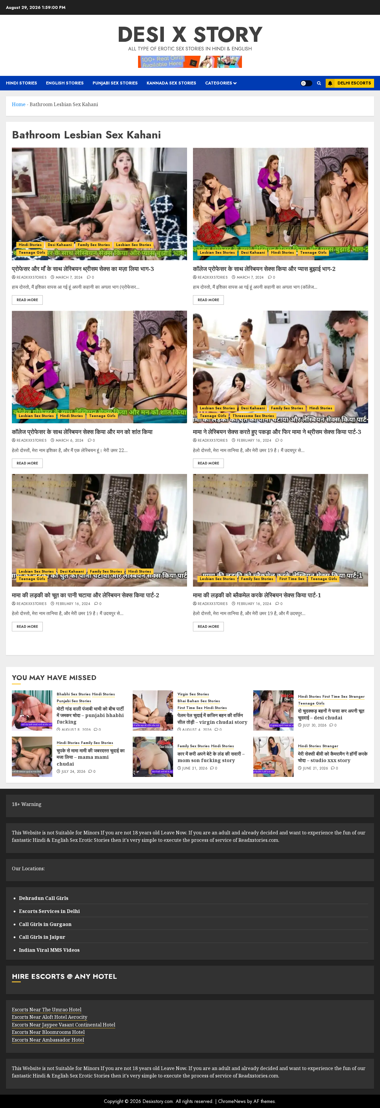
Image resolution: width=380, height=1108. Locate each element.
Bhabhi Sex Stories (74, 694)
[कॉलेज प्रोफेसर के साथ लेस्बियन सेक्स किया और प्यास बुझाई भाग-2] (280, 204)
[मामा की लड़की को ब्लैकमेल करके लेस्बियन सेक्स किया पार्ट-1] (280, 530)
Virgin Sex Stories (193, 694)
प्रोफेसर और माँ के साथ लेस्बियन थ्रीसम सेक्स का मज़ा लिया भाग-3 (83, 269)
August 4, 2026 (197, 730)
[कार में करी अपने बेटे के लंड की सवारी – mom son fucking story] (153, 757)
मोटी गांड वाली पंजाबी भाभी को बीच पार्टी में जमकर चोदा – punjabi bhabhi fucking (90, 715)
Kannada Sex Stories (171, 83)
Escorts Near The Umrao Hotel (46, 1009)
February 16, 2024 (254, 440)
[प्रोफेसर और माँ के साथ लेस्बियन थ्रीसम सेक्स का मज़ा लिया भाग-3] (99, 204)
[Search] (319, 83)
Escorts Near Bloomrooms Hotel (48, 1032)
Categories (218, 83)
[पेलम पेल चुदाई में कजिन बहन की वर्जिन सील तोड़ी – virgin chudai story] (153, 710)
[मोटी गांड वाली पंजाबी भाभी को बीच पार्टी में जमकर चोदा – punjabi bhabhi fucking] (32, 710)
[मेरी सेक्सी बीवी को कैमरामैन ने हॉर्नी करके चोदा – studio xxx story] (273, 757)
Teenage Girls (32, 252)
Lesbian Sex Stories (133, 245)
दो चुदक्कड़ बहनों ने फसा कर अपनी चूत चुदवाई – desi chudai (331, 714)
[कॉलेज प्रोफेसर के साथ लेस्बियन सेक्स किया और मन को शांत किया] (99, 367)
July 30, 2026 (315, 725)
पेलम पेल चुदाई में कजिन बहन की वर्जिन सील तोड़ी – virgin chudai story (212, 718)
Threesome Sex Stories (253, 416)
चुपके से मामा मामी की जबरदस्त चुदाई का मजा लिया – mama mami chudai (91, 757)
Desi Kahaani (60, 245)
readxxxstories (32, 277)
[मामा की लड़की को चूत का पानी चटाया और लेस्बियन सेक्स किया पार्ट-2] (99, 530)
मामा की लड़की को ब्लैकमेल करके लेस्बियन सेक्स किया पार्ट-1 (257, 595)
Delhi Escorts (354, 83)
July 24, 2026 (74, 771)
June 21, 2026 (195, 768)
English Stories (65, 83)
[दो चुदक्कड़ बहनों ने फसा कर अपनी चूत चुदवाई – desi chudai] (273, 710)
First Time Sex (291, 579)
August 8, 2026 (76, 730)
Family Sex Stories (94, 245)
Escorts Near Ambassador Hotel (48, 1040)
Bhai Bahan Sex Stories (199, 701)
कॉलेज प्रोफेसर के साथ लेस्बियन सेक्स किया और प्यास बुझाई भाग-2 (264, 269)
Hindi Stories (21, 83)
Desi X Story (190, 34)
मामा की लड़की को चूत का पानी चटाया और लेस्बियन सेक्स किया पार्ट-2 (85, 595)
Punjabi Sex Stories (115, 83)
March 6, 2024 (70, 440)
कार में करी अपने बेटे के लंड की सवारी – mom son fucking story (211, 757)
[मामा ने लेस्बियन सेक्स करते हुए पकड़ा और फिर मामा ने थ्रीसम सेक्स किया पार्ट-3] (280, 367)
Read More (27, 300)
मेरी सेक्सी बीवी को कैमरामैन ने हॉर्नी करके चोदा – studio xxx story (333, 757)
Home (19, 104)
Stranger (357, 696)
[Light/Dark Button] (306, 83)
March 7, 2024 (69, 277)
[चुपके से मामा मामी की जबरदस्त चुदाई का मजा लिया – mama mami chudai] (32, 757)
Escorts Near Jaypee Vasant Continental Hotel (63, 1024)
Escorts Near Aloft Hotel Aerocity (49, 1017)
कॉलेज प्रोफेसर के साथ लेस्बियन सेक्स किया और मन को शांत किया (82, 432)
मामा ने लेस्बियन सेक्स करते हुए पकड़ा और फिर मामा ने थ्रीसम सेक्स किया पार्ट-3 (277, 432)
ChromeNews (232, 1101)
